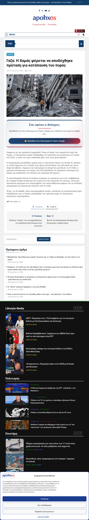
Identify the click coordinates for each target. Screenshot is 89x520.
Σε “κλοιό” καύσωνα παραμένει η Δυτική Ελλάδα (27, 287)
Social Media (30, 450)
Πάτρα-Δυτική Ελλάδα (48, 422)
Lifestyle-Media (31, 325)
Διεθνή (10, 54)
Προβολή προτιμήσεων (44, 511)
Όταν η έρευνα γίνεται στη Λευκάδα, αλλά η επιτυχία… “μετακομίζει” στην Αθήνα (40, 294)
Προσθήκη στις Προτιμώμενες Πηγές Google (46, 141)
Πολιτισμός (35, 385)
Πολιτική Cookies (43, 517)
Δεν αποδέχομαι (44, 505)
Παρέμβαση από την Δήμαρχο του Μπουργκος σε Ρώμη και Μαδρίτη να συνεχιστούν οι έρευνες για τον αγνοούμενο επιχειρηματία (43, 2)
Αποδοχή (44, 499)
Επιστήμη (35, 465)
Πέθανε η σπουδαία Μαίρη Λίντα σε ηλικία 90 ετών (51, 412)
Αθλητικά (41, 370)
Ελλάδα (34, 397)
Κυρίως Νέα (35, 409)
